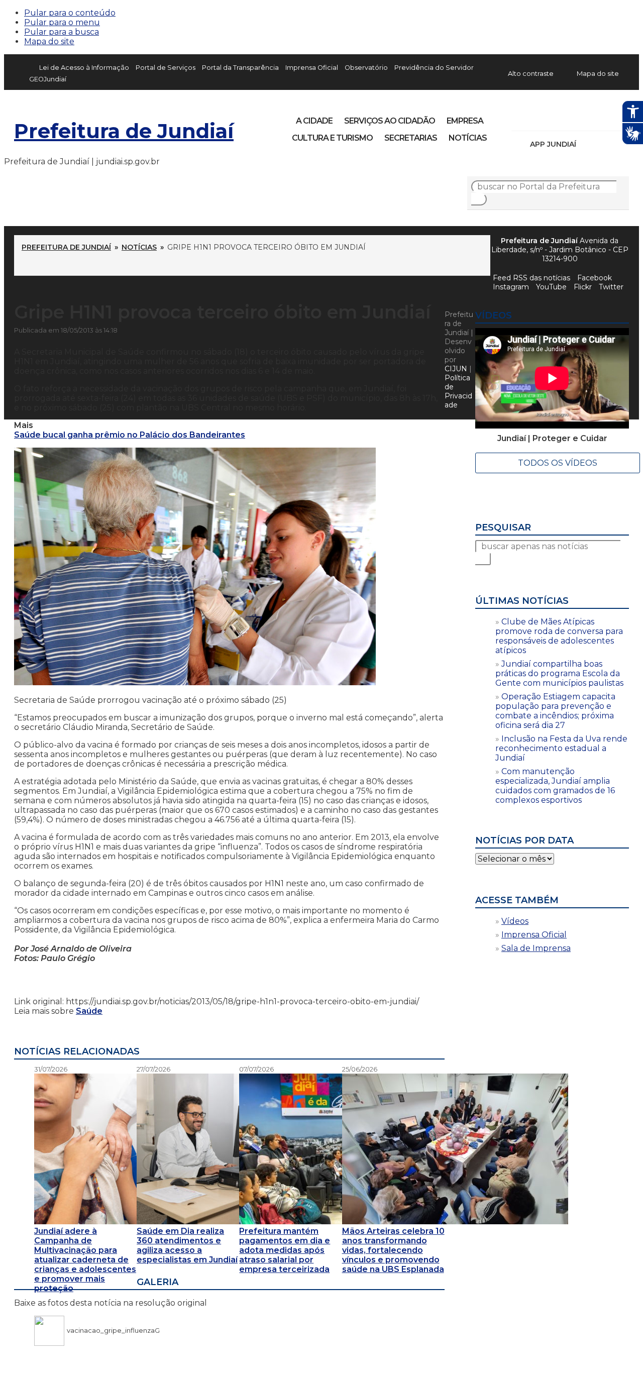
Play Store (604, 144)
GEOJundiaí (47, 79)
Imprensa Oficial (311, 67)
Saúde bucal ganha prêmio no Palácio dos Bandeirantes (129, 435)
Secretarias (410, 138)
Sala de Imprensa (536, 948)
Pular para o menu (62, 22)
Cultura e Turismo (332, 138)
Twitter (611, 286)
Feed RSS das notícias (531, 277)
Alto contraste (531, 73)
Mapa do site (49, 41)
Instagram (537, 118)
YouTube (572, 118)
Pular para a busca (61, 32)
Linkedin (589, 118)
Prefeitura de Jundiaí (124, 131)
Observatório (366, 67)
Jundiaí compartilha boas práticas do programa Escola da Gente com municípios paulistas (559, 673)
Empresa (465, 121)
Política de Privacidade (458, 391)
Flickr (606, 118)
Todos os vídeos (557, 463)
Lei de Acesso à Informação (84, 67)
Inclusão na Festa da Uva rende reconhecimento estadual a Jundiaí (561, 748)
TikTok (555, 118)
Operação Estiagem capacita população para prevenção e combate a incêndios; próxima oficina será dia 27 (555, 711)
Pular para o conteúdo (70, 13)
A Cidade (314, 121)
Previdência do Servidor (434, 67)
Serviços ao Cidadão (389, 121)
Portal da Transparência (240, 67)
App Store (587, 144)
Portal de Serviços (165, 67)
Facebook (520, 118)
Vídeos (514, 921)
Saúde (89, 1011)
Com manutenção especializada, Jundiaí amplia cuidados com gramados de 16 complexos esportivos (555, 786)
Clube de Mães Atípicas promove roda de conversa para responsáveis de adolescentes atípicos (559, 636)
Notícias (468, 138)
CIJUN (456, 368)
